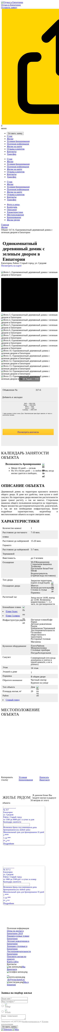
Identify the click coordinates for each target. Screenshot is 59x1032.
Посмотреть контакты (28, 432)
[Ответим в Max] (15, 1029)
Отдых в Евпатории (11, 5)
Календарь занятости (12, 822)
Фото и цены (13, 204)
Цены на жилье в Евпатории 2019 (15, 932)
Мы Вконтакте (16, 968)
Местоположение (15, 215)
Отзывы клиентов (15, 149)
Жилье (10, 139)
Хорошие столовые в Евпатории (17, 947)
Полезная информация (18, 144)
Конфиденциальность (31, 1021)
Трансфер (11, 154)
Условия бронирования (18, 141)
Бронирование (14, 217)
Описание (12, 209)
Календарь (12, 207)
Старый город (12, 700)
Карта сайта (12, 961)
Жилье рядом (13, 220)
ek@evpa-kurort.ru (16, 979)
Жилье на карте (14, 146)
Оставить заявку (9, 7)
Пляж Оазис (12, 611)
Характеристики (15, 212)
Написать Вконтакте (45, 778)
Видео (29, 379)
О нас (9, 136)
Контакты (11, 151)
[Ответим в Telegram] (6, 1029)
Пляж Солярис (13, 616)
